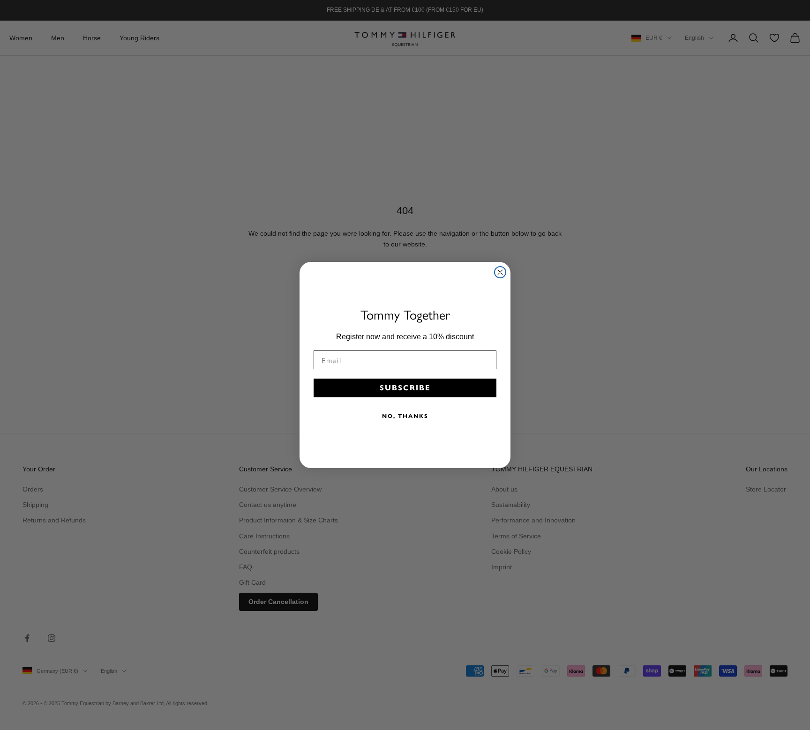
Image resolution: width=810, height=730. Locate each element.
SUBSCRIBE (405, 387)
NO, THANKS (405, 415)
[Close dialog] (500, 272)
